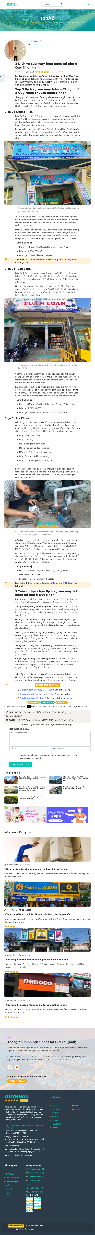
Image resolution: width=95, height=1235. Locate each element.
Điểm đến (55, 1097)
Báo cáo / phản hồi (35, 1188)
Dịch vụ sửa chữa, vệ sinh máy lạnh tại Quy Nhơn (52, 259)
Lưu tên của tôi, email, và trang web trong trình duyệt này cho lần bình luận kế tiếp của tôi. (48, 756)
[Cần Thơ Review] (29, 1204)
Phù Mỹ (55, 1120)
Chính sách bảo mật (35, 1169)
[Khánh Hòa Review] (30, 1207)
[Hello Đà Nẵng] (29, 1201)
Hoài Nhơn (56, 1124)
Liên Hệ (9, 1189)
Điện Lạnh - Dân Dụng (39, 22)
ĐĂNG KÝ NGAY (17, 1081)
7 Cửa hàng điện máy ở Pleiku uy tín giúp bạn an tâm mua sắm (36, 959)
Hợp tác (9, 1193)
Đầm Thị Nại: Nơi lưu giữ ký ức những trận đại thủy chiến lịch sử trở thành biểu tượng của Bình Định (32, 788)
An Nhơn (55, 1113)
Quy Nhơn (19, 72)
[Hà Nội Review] (37, 1198)
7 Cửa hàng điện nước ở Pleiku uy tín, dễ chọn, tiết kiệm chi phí (36, 1005)
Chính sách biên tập (35, 1177)
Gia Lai (76, 1109)
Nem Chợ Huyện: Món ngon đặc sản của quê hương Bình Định (75, 788)
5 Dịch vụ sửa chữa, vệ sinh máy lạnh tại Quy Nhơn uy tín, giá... (36, 869)
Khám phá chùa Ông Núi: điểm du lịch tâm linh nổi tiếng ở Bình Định (32, 778)
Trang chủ (11, 22)
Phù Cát (55, 1116)
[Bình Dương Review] (37, 1201)
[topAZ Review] (29, 1210)
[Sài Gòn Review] (29, 1198)
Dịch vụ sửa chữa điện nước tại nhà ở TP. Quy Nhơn (52, 583)
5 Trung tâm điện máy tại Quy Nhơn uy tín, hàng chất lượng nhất (37, 914)
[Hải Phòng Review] (37, 1207)
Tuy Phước (56, 1109)
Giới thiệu (10, 1174)
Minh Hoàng (33, 41)
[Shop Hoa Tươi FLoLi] (25, 814)
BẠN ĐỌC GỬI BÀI (35, 1192)
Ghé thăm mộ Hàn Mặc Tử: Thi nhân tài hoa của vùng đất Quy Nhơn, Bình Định (76, 778)
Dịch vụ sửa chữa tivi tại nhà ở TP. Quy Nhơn (40, 694)
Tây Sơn (55, 1128)
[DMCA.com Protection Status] (16, 1225)
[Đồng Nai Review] (37, 1204)
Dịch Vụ (26, 22)
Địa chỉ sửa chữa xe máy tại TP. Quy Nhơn (39, 690)
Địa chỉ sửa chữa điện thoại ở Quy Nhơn (38, 698)
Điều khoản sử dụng (35, 1173)
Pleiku (75, 1105)
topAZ (19, 22)
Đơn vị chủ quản (12, 1178)
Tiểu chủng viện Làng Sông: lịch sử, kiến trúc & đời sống (31, 798)
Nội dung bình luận (19, 729)
